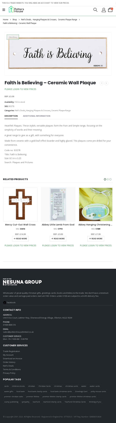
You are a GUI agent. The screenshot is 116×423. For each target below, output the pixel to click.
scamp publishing (11, 402)
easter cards (95, 386)
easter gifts (8, 391)
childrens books (18, 386)
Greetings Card (81, 391)
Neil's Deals (20, 110)
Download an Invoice (12, 358)
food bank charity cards (37, 391)
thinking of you (95, 402)
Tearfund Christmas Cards (75, 402)
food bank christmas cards (61, 391)
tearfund (36, 402)
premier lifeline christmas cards (83, 396)
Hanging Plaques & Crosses (38, 110)
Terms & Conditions (12, 369)
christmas (58, 386)
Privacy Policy (9, 373)
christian (31, 386)
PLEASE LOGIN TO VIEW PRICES (20, 89)
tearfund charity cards (52, 402)
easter (83, 386)
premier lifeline (32, 396)
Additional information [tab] (36, 116)
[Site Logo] (16, 9)
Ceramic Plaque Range (61, 110)
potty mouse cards (98, 391)
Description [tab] (11, 116)
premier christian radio (13, 396)
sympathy (25, 402)
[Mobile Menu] (3, 9)
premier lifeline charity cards (54, 396)
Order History (9, 362)
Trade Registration (11, 351)
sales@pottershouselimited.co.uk (18, 332)
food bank (20, 391)
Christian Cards (45, 386)
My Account (8, 355)
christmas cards (71, 386)
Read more (21, 238)
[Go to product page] (20, 204)
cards (6, 386)
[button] (95, 10)
